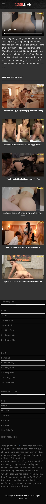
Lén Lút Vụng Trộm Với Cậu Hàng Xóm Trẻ (23, 247)
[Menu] (3, 4)
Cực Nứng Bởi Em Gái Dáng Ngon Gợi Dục (23, 179)
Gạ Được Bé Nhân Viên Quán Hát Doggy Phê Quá (23, 145)
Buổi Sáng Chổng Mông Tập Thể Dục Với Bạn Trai (23, 213)
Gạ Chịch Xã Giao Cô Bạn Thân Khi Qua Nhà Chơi (23, 282)
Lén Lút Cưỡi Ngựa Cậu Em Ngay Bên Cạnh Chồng (23, 111)
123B (18, 445)
